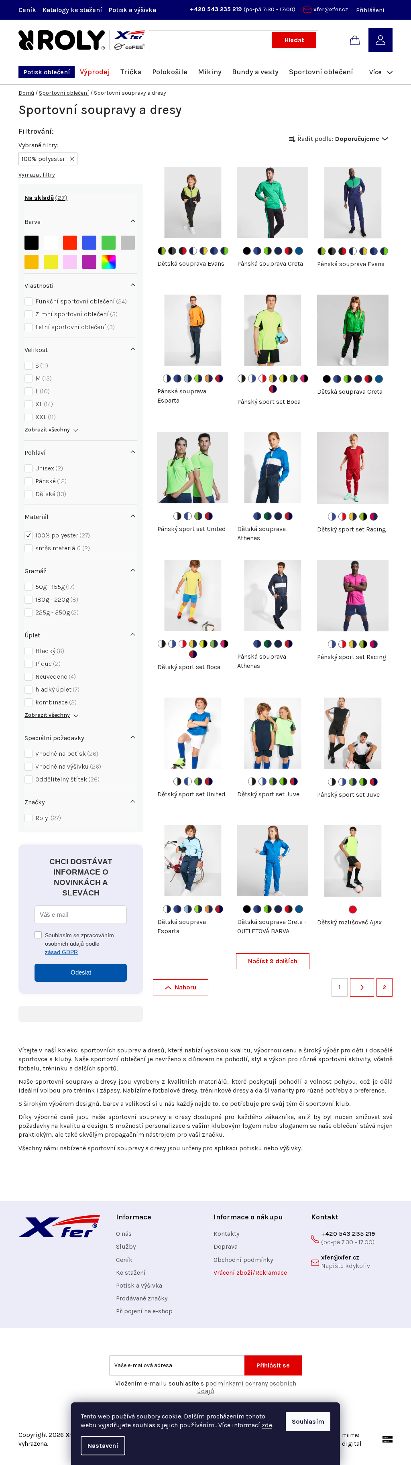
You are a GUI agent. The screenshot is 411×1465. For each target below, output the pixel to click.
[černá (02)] (247, 251)
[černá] (31, 241)
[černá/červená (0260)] (183, 251)
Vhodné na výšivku (67, 766)
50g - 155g (54, 586)
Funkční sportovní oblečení (80, 301)
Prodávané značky (141, 1298)
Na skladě (44, 197)
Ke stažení (131, 1272)
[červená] (70, 241)
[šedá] (128, 241)
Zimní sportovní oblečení (75, 314)
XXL (44, 417)
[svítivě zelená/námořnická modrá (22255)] (294, 378)
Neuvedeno (54, 676)
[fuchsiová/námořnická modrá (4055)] (374, 517)
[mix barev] (109, 260)
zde (267, 1425)
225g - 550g (56, 612)
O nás (124, 1233)
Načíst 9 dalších (272, 961)
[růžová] (70, 260)
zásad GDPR (61, 952)
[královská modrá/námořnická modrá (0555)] (257, 251)
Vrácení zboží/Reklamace (250, 1272)
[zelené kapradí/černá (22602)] (268, 251)
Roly (47, 818)
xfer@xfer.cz (330, 9)
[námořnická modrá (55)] (278, 251)
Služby (126, 1246)
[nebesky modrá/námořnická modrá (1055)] (188, 378)
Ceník (27, 10)
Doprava (226, 1246)
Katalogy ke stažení (72, 10)
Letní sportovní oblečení (74, 327)
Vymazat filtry (36, 174)
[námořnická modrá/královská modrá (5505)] (214, 251)
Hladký (48, 651)
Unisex (48, 468)
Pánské (50, 481)
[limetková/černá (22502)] (363, 517)
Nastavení (102, 1445)
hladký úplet (56, 689)
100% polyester (61, 535)
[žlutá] (51, 260)
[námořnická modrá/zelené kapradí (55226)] (224, 251)
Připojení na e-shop (144, 1311)
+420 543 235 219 (217, 9)
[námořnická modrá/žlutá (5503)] (203, 251)
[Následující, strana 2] (362, 987)
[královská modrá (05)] (299, 251)
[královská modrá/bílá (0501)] (188, 516)
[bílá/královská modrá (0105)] (252, 378)
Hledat (294, 40)
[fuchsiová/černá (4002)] (304, 378)
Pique (47, 663)
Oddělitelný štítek (66, 779)
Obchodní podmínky (243, 1260)
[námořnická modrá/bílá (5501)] (193, 251)
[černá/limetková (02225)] (162, 251)
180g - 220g (55, 599)
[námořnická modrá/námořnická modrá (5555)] (278, 516)
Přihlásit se (273, 1365)
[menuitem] (46, 72)
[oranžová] (31, 260)
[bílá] (51, 241)
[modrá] (89, 241)
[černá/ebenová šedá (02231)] (172, 251)
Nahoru (185, 987)
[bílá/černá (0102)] (242, 378)
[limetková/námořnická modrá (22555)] (198, 378)
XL (43, 404)
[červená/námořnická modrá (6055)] (219, 378)
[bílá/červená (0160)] (262, 378)
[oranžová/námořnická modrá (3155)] (209, 378)
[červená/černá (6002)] (289, 251)
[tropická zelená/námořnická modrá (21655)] (268, 516)
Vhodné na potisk (65, 753)
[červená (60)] (353, 909)
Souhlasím (308, 1421)
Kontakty (226, 1233)
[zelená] (109, 241)
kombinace (55, 702)
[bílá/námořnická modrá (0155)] (167, 378)
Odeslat (81, 972)
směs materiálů (61, 548)
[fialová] (89, 260)
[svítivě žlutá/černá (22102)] (283, 378)
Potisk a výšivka (132, 10)
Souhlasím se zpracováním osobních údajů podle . (79, 943)
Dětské (49, 494)
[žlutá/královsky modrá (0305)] (273, 378)
